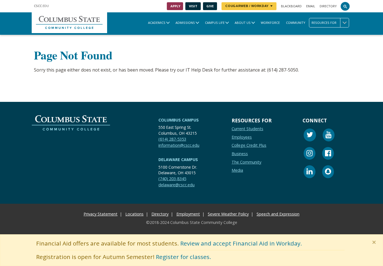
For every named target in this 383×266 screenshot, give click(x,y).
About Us (243, 22)
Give (210, 6)
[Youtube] (329, 135)
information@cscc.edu (178, 145)
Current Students (247, 128)
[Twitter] (310, 135)
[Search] (345, 6)
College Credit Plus (249, 145)
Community (295, 22)
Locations (134, 214)
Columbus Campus (178, 120)
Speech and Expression (278, 214)
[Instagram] (310, 154)
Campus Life (215, 22)
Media (237, 170)
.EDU (41, 6)
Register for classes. (183, 257)
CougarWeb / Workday (247, 6)
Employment (188, 214)
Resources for (324, 22)
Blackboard (291, 6)
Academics (156, 22)
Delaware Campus (178, 159)
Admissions (185, 22)
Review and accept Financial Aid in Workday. (241, 243)
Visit (193, 6)
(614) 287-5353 (172, 139)
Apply (175, 6)
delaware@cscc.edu (176, 184)
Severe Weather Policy (228, 214)
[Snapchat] (328, 172)
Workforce (270, 22)
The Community (246, 162)
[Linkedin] (310, 172)
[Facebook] (328, 154)
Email (310, 6)
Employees (242, 137)
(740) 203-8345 (172, 179)
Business (240, 153)
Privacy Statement (100, 214)
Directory (328, 6)
